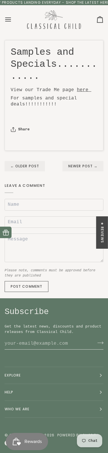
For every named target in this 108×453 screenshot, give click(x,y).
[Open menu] (13, 19)
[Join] (98, 343)
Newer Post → (83, 166)
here (84, 90)
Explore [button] (13, 375)
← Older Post (24, 166)
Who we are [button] (17, 409)
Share (24, 129)
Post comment (26, 286)
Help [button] (9, 392)
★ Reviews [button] (102, 232)
